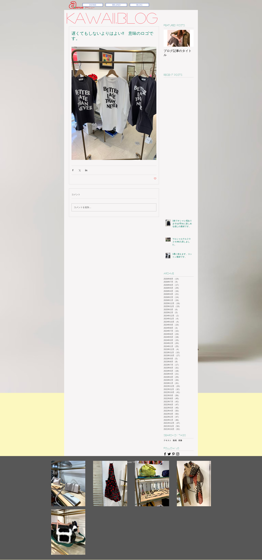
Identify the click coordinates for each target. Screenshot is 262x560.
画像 (180, 440)
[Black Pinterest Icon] (173, 454)
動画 (175, 440)
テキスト (167, 440)
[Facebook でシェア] (73, 170)
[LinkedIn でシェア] (86, 170)
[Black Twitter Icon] (169, 454)
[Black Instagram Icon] (178, 454)
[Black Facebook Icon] (165, 454)
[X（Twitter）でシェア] (79, 170)
